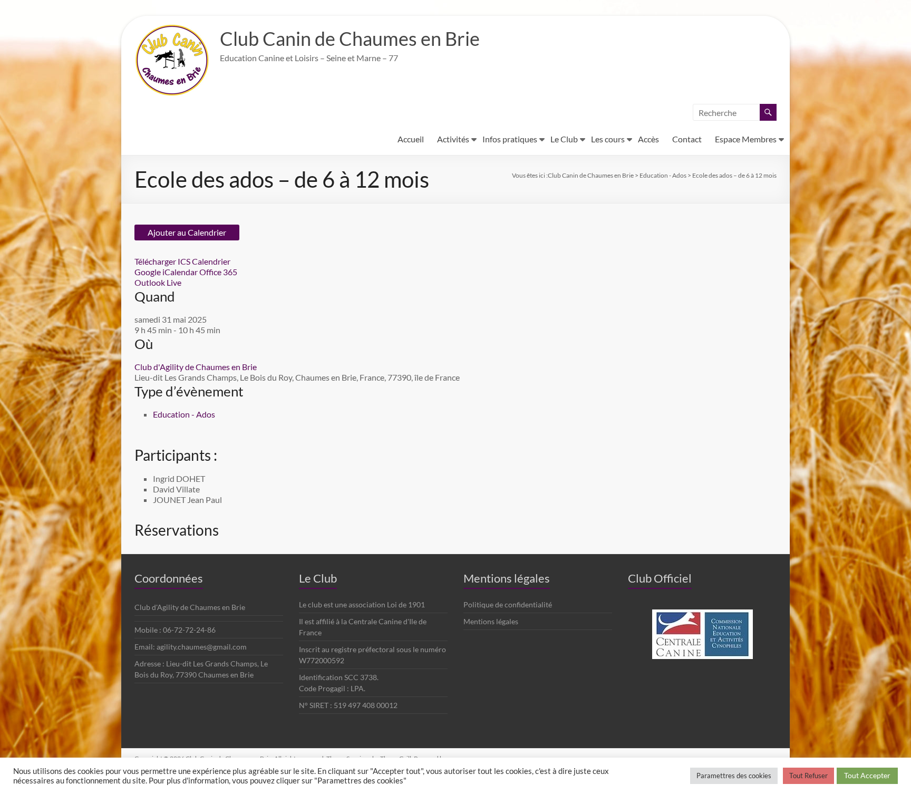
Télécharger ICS (162, 261)
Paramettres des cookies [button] (733, 775)
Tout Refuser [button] (808, 775)
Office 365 (218, 272)
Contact (687, 139)
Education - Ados (184, 414)
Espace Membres (746, 139)
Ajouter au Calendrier (187, 232)
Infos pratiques (509, 139)
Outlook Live (157, 282)
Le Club (564, 139)
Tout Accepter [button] (867, 775)
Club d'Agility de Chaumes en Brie (195, 367)
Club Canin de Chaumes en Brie (350, 38)
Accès (648, 139)
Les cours (608, 139)
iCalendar (180, 272)
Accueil (411, 139)
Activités (453, 139)
